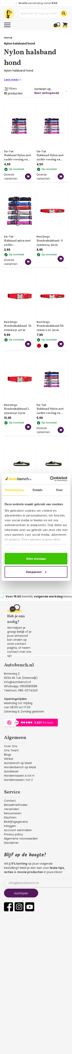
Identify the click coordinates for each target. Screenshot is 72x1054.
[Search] (64, 13)
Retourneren (12, 813)
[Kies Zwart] (46, 345)
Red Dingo (43, 236)
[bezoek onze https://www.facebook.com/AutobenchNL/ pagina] (8, 906)
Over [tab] (59, 490)
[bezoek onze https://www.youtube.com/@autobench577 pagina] (29, 906)
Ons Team (11, 750)
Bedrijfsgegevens (16, 822)
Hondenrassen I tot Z (18, 780)
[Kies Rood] (40, 345)
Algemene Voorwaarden (21, 839)
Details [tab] (37, 490)
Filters (13, 89)
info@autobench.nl (17, 682)
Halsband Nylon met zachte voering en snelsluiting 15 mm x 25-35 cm (50, 158)
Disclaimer (11, 843)
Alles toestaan (36, 558)
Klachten (10, 818)
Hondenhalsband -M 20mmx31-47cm (17, 328)
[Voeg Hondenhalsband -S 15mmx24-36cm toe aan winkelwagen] (61, 259)
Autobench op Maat (18, 763)
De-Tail (8, 151)
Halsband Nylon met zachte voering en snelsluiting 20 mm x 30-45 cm (17, 158)
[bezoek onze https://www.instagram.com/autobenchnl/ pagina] (19, 906)
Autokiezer (11, 771)
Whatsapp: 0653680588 (20, 686)
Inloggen (10, 826)
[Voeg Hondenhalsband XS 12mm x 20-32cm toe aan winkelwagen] (61, 344)
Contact (10, 801)
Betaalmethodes (15, 805)
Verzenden (11, 809)
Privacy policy (13, 834)
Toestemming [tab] (14, 490)
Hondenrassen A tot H (19, 776)
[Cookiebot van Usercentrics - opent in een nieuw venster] (50, 478)
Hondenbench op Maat (20, 767)
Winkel (8, 759)
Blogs (7, 755)
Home (8, 38)
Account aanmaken (18, 830)
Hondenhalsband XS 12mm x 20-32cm (50, 328)
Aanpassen (34, 571)
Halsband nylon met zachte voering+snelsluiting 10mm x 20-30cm (17, 243)
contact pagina (16, 646)
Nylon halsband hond (19, 43)
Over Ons (10, 746)
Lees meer (11, 80)
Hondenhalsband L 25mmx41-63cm (16, 411)
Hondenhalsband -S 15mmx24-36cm (50, 243)
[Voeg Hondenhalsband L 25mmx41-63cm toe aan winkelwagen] (28, 427)
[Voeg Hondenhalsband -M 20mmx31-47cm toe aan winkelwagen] (28, 344)
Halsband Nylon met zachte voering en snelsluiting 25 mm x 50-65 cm (50, 411)
